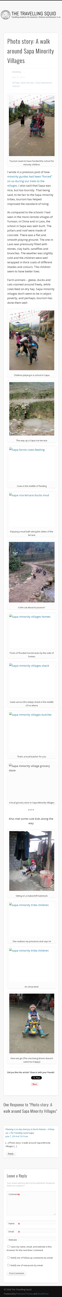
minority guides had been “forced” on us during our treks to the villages (29, 181)
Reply (11, 1153)
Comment (14, 1194)
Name (14, 1223)
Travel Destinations (43, 82)
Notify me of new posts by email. (27, 1265)
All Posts (16, 82)
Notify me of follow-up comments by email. (32, 1257)
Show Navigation (50, 29)
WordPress (43, 1293)
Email (14, 1232)
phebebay (16, 71)
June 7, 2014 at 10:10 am (16, 1136)
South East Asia (27, 82)
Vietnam (16, 86)
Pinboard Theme (24, 1293)
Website (13, 1239)
